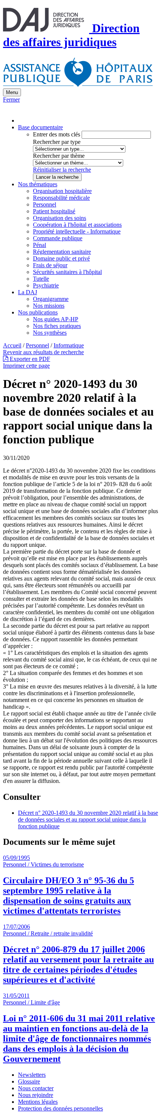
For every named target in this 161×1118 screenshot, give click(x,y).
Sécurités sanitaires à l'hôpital (67, 272)
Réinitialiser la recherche (62, 169)
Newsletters (32, 1075)
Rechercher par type (56, 142)
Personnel (44, 204)
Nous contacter (36, 1088)
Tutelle (41, 278)
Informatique (69, 345)
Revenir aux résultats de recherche (43, 352)
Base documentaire (40, 127)
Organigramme (51, 299)
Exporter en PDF (29, 359)
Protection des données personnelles (60, 1108)
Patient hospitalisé (54, 211)
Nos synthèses (50, 332)
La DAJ (27, 292)
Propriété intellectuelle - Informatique (77, 231)
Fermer (11, 99)
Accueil (12, 345)
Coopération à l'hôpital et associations (77, 225)
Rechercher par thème (59, 156)
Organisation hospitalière (62, 191)
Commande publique (57, 238)
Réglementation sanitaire (62, 251)
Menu (12, 92)
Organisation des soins (59, 218)
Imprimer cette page (26, 365)
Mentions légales (38, 1102)
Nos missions (48, 305)
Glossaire (29, 1081)
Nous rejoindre (35, 1095)
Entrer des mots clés (56, 134)
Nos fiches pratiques (57, 326)
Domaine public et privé (61, 258)
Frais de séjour (50, 265)
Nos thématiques (37, 184)
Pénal (39, 245)
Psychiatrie (46, 285)
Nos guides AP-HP (55, 319)
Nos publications (38, 312)
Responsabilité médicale (61, 198)
